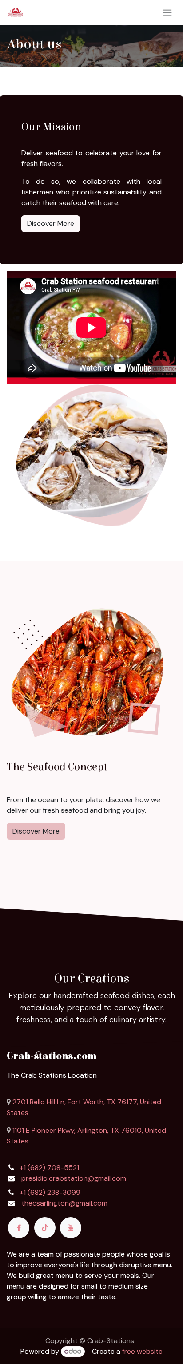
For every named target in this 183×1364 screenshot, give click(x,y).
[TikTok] (45, 1227)
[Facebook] (18, 1227)
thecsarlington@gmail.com (64, 1203)
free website (142, 1351)
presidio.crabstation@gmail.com (74, 1178)
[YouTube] (70, 1227)
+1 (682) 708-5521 (49, 1167)
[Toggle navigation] (167, 13)
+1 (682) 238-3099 (50, 1192)
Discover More (50, 223)
